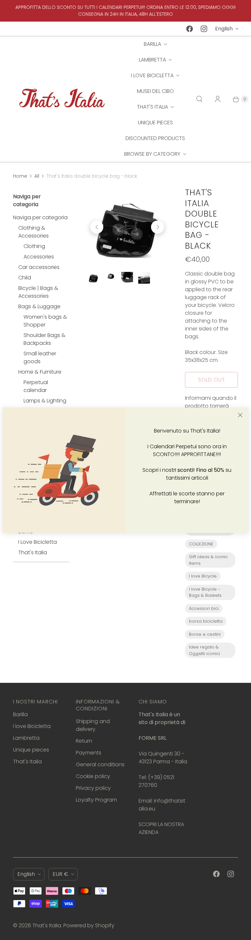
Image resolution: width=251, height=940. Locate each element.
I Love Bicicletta (37, 542)
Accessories (39, 256)
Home (20, 176)
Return (84, 741)
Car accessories (38, 267)
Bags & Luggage (39, 306)
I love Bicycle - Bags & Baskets (205, 592)
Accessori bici (204, 608)
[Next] (157, 227)
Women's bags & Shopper (45, 320)
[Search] (199, 99)
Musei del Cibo (155, 91)
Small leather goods (40, 357)
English (224, 28)
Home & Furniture (39, 372)
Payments (88, 752)
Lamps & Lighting (45, 400)
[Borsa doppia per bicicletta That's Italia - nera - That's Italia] (127, 227)
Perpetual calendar (36, 386)
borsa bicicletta (206, 621)
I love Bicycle (203, 576)
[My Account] (218, 99)
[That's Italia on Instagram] (204, 29)
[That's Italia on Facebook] (189, 29)
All (36, 176)
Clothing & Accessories (33, 231)
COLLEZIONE (201, 544)
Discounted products (155, 138)
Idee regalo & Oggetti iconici (204, 650)
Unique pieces (155, 122)
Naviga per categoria (40, 217)
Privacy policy (93, 788)
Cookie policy (93, 776)
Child (24, 277)
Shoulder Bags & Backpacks (44, 339)
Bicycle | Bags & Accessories (38, 292)
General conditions (100, 764)
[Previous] (96, 227)
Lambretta (152, 59)
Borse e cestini (205, 634)
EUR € (60, 874)
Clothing (34, 246)
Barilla (152, 44)
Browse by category (152, 154)
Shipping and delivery (93, 725)
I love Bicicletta (152, 75)
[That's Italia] (62, 99)
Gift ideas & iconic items (208, 560)
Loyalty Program (96, 800)
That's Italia (152, 107)
